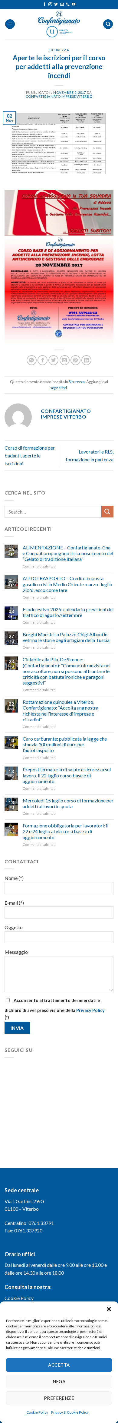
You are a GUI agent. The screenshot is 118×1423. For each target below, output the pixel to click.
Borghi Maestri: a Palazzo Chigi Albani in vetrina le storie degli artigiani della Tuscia (66, 637)
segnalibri (58, 387)
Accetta (59, 1365)
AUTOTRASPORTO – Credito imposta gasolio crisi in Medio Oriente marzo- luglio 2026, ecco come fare (67, 584)
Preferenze (59, 1398)
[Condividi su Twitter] (53, 360)
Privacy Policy (90, 1010)
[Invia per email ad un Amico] (65, 360)
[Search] (108, 24)
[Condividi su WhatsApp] (32, 360)
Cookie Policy (37, 1412)
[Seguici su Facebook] (44, 4)
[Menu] (10, 24)
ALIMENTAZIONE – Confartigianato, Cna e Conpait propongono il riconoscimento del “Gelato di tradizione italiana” (68, 553)
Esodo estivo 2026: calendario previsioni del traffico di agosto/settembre (68, 612)
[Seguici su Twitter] (56, 4)
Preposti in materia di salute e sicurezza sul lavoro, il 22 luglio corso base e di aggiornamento (67, 775)
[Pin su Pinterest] (75, 360)
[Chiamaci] (68, 4)
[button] (109, 1309)
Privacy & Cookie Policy (70, 1412)
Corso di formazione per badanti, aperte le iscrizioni (30, 455)
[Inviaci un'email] (62, 4)
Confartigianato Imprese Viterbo (59, 96)
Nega (59, 1381)
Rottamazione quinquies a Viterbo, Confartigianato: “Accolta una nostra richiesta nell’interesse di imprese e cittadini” (60, 710)
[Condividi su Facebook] (43, 360)
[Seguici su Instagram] (50, 4)
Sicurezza (59, 50)
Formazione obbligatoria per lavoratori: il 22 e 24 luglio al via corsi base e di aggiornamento (65, 831)
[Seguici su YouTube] (73, 4)
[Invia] (107, 511)
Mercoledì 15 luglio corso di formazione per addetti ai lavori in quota (68, 803)
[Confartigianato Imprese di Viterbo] (59, 24)
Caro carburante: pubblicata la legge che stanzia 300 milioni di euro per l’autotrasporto (65, 744)
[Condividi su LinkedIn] (86, 360)
